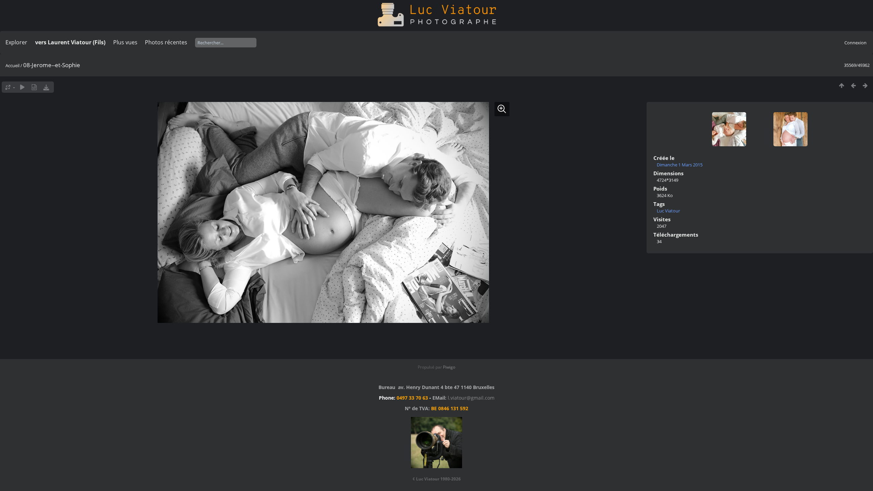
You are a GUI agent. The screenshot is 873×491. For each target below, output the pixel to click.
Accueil (12, 65)
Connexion (855, 43)
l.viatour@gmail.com (471, 398)
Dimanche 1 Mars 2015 (679, 165)
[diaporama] (22, 87)
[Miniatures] (841, 85)
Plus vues (125, 42)
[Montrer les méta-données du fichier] (34, 87)
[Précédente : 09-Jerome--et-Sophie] (853, 85)
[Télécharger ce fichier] (46, 87)
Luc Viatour (668, 211)
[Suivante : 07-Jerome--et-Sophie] (865, 85)
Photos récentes (166, 42)
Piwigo (449, 367)
